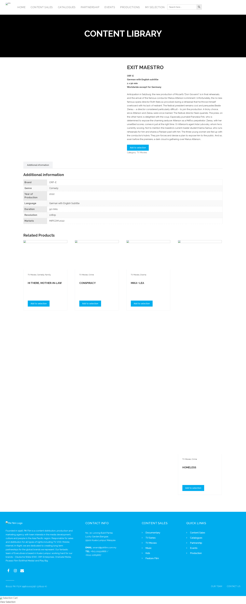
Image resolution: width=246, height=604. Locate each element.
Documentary (152, 532)
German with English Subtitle (64, 203)
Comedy (53, 188)
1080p (52, 215)
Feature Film (152, 558)
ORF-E (53, 182)
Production (196, 553)
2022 (52, 194)
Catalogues (196, 537)
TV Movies (142, 152)
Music (148, 548)
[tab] (38, 165)
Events (193, 548)
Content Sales (197, 532)
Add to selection (138, 148)
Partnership (196, 543)
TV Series (150, 537)
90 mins (53, 209)
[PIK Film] (8, 4)
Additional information (38, 165)
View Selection (8, 602)
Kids (147, 553)
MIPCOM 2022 (56, 220)
